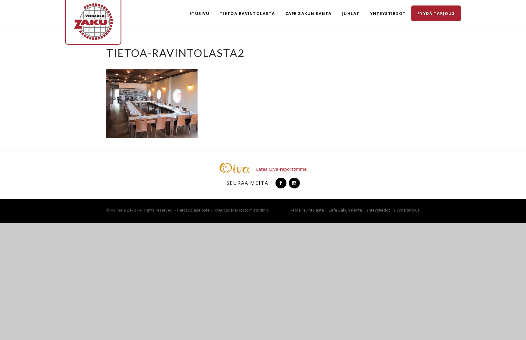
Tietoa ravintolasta (247, 13)
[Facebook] (280, 183)
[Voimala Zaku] (93, 21)
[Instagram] (294, 183)
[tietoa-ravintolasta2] (152, 103)
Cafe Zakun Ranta (309, 13)
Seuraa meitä (247, 183)
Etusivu (199, 13)
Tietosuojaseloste (193, 210)
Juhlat (351, 13)
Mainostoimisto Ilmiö (250, 210)
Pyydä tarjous (436, 13)
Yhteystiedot (388, 13)
